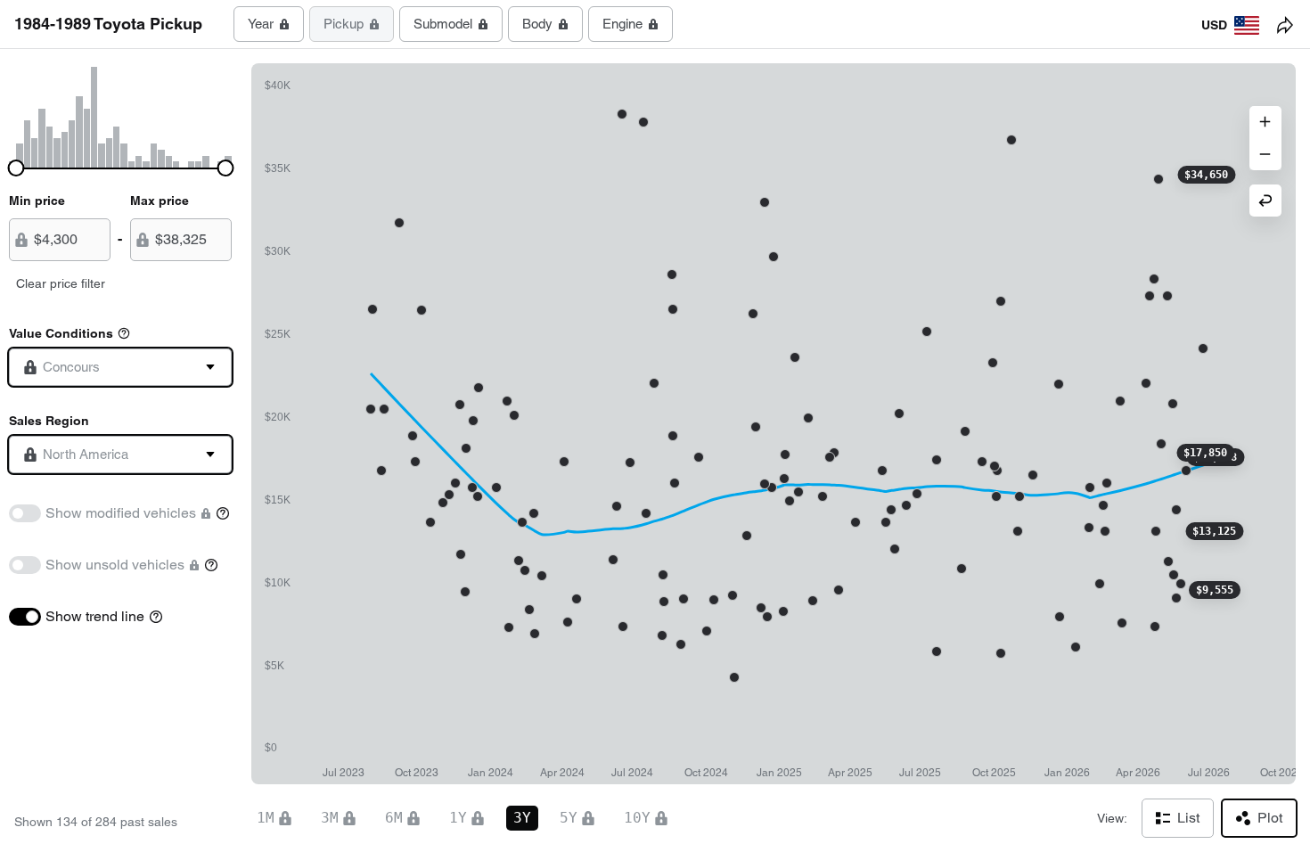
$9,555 (1214, 590)
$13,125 (1214, 531)
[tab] (268, 24)
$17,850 (1205, 452)
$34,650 (1206, 174)
